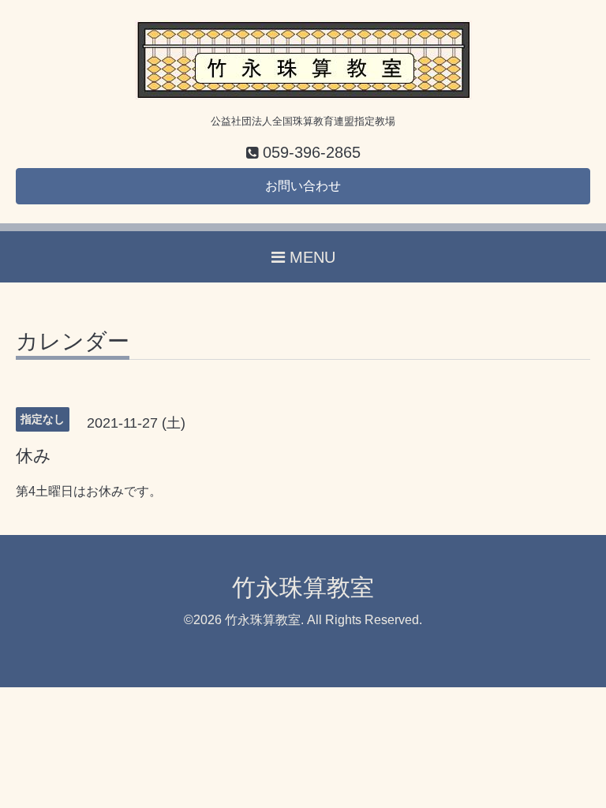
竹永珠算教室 (303, 587)
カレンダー (72, 342)
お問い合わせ (303, 186)
